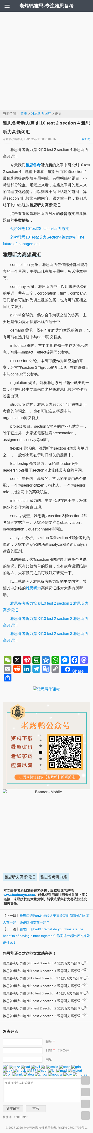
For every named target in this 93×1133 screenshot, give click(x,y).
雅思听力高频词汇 (20, 877)
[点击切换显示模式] (85, 1080)
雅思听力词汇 (41, 113)
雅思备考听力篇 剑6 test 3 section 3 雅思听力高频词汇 (45, 986)
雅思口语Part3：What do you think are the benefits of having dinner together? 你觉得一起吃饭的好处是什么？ (46, 935)
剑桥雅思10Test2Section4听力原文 (39, 229)
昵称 (50, 1042)
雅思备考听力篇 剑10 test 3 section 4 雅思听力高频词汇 (46, 993)
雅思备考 (33, 165)
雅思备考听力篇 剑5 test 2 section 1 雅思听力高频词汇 (45, 1001)
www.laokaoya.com (19, 895)
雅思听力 (33, 588)
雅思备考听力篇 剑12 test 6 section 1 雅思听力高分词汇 (46, 978)
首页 (24, 113)
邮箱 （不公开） (59, 1050)
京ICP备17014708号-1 (72, 1127)
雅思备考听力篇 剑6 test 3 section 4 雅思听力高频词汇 (45, 963)
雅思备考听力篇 (53, 877)
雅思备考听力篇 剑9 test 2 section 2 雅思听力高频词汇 (45, 1016)
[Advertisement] (46, 60)
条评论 (85, 139)
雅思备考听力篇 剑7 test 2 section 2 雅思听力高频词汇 (45, 1008)
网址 (49, 1059)
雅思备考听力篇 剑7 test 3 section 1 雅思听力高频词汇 (45, 971)
